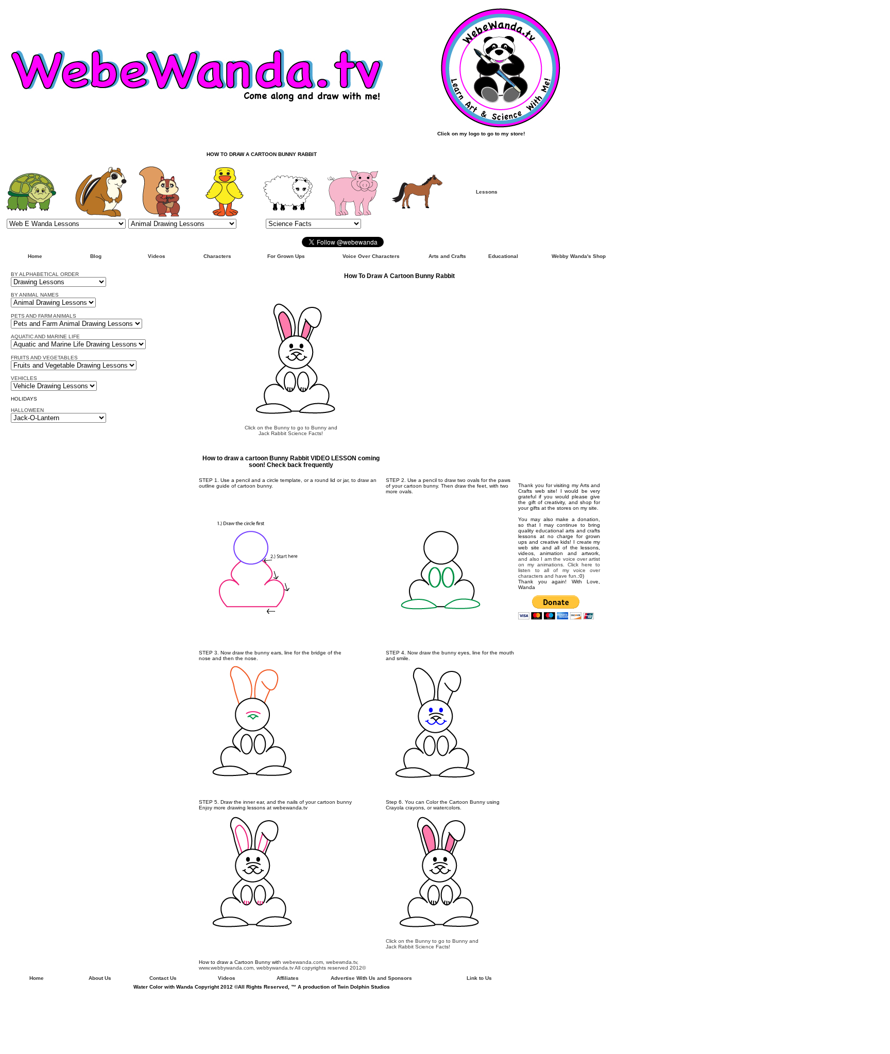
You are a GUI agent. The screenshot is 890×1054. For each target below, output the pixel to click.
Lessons (487, 192)
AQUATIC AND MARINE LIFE (45, 336)
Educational (503, 256)
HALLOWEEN (27, 410)
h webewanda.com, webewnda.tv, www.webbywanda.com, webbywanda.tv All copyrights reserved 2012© (282, 965)
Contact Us (163, 978)
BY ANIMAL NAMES (35, 295)
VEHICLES (24, 378)
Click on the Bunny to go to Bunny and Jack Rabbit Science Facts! (291, 430)
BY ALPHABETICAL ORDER (45, 274)
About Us (100, 978)
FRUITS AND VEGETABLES (44, 357)
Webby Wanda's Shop (579, 256)
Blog (95, 256)
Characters (217, 256)
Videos (156, 256)
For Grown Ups (286, 256)
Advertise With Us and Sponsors (371, 978)
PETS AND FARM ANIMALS (43, 316)
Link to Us (479, 978)
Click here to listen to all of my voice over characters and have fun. (559, 570)
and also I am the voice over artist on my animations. (559, 561)
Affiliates (288, 978)
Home (35, 256)
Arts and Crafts (447, 256)
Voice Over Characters (371, 256)
